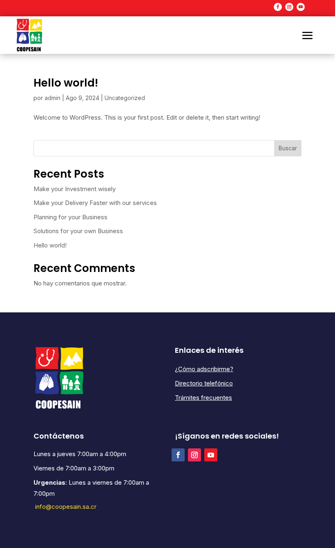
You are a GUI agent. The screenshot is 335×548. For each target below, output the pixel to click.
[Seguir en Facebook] (278, 7)
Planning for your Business (70, 217)
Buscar (288, 148)
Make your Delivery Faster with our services (95, 203)
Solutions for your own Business (78, 231)
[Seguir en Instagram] (289, 7)
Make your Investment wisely (75, 189)
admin (52, 97)
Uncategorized (125, 97)
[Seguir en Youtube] (301, 7)
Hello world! (66, 83)
